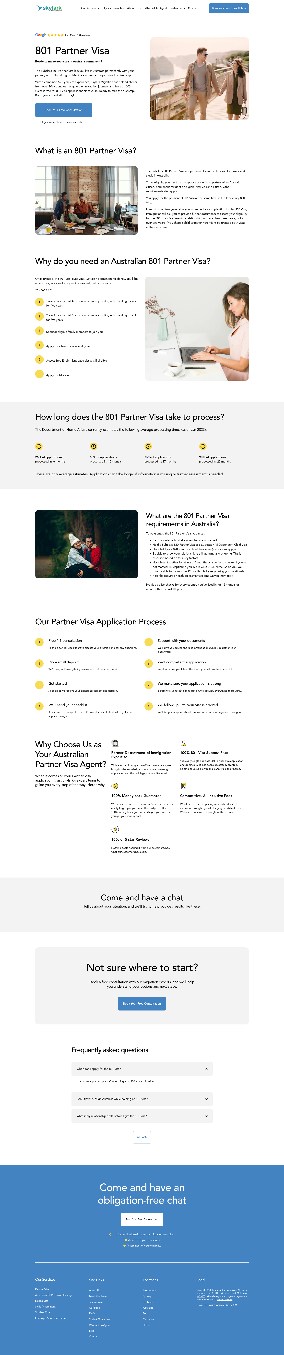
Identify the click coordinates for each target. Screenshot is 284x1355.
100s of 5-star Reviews (130, 839)
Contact (192, 8)
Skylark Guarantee (113, 8)
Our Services (88, 8)
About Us (132, 8)
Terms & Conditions (214, 1305)
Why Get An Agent (156, 8)
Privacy (200, 1305)
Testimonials (177, 8)
